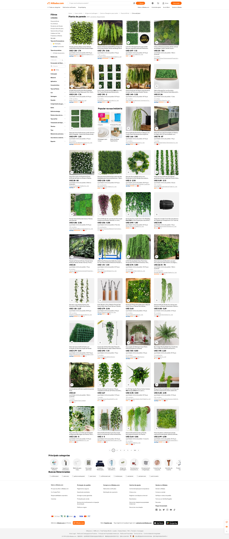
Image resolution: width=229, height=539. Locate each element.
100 (135, 450)
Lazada (114, 531)
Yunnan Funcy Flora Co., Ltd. (162, 100)
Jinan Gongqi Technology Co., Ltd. (163, 314)
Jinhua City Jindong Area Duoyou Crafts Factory (166, 399)
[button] (134, 3)
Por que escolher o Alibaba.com (60, 488)
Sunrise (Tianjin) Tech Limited (77, 400)
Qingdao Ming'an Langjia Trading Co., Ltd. (165, 272)
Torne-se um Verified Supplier (163, 499)
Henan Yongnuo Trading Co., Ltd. (135, 226)
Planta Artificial (125, 13)
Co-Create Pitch (55, 492)
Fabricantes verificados (109, 488)
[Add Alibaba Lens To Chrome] (79, 523)
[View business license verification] (130, 536)
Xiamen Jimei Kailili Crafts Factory (135, 357)
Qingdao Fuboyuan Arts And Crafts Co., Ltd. (109, 440)
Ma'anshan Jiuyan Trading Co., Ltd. (107, 186)
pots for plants (154, 476)
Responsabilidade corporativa (59, 495)
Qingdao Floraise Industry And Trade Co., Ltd (138, 399)
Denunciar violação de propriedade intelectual (139, 503)
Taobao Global (122, 531)
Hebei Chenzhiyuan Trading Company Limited (81, 354)
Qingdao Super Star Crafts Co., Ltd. (135, 271)
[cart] (158, 3)
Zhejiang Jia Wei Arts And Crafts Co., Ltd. (80, 314)
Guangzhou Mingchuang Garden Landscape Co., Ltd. (138, 184)
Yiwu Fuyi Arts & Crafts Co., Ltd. (134, 314)
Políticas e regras (82, 507)
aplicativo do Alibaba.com (144, 523)
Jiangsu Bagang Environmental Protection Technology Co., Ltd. (81, 271)
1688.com (96, 531)
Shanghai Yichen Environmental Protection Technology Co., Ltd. (166, 58)
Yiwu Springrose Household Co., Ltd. (108, 399)
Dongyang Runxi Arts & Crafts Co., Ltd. (108, 100)
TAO (128, 531)
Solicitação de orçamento (110, 492)
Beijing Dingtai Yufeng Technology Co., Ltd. (166, 142)
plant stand (93, 476)
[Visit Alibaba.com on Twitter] (164, 510)
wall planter (130, 476)
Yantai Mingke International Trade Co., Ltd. (165, 186)
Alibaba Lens (61, 523)
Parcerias (158, 502)
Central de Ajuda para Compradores (139, 488)
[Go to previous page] (109, 450)
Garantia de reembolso (83, 492)
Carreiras (53, 499)
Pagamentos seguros (83, 488)
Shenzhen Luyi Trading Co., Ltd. (134, 54)
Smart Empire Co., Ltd (160, 357)
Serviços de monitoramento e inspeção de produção (88, 503)
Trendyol (133, 531)
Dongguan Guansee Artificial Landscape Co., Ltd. (166, 440)
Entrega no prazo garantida (84, 495)
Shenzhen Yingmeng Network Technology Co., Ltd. (110, 228)
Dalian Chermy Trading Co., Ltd (77, 100)
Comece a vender (160, 492)
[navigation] (57, 232)
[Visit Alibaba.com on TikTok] (174, 510)
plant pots (66, 476)
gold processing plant (79, 476)
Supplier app (108, 523)
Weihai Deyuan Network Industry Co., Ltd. (80, 142)
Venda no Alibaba (160, 488)
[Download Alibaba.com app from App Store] (158, 523)
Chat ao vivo (132, 492)
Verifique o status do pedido (163, 495)
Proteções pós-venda (83, 499)
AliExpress (89, 531)
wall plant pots (142, 476)
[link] (226, 522)
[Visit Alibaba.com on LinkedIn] (160, 510)
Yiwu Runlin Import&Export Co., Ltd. (79, 440)
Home (70, 13)
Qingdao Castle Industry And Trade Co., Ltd (109, 56)
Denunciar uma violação (136, 507)
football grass (118, 476)
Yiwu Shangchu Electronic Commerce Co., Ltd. (138, 100)
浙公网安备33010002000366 (143, 536)
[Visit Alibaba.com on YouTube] (171, 510)
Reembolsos (132, 499)
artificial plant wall (105, 476)
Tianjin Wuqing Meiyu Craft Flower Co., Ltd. (81, 228)
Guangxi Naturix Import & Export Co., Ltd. (165, 226)
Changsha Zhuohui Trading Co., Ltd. (79, 186)
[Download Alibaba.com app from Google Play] (172, 523)
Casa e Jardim (78, 13)
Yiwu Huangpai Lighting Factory (106, 357)
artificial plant (55, 476)
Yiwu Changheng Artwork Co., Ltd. (135, 142)
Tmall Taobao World (105, 531)
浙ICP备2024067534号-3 (160, 536)
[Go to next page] (138, 450)
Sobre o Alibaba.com (57, 485)
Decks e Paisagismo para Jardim (109, 13)
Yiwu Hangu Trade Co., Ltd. (133, 442)
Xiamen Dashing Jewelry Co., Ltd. (107, 312)
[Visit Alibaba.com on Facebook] (156, 510)
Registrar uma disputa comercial (138, 495)
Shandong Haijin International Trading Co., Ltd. (81, 54)
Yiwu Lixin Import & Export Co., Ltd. (107, 271)
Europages (140, 531)
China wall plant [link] (136, 13)
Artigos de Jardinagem (91, 13)
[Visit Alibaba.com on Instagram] (167, 510)
